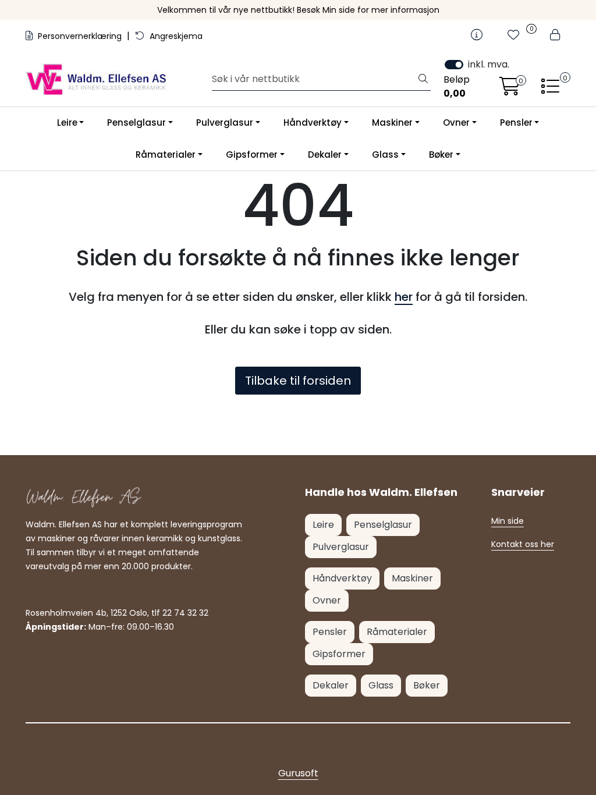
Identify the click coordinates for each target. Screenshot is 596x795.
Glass (385, 154)
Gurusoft (298, 773)
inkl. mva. (488, 64)
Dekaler (325, 154)
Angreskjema (175, 36)
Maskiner (392, 122)
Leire (67, 122)
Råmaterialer (166, 154)
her (404, 297)
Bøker (441, 154)
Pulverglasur (224, 122)
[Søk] (423, 79)
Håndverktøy (312, 122)
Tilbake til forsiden (298, 380)
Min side (507, 521)
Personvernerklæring (80, 36)
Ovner (456, 122)
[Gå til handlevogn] (509, 90)
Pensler (516, 122)
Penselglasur (136, 122)
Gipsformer (252, 154)
